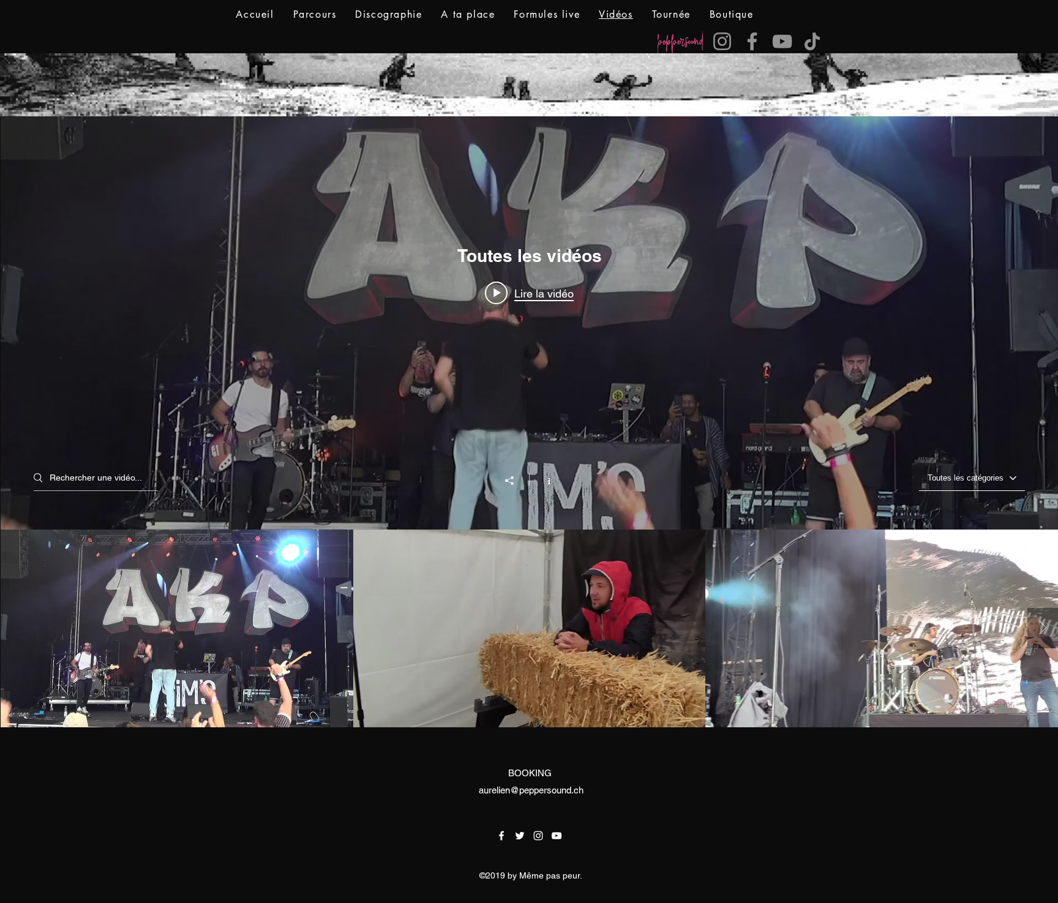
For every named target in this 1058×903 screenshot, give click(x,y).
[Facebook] (752, 41)
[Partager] (515, 480)
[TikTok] (812, 41)
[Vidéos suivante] (1042, 628)
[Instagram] (722, 41)
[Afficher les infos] (543, 480)
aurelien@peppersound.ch (531, 790)
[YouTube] (782, 41)
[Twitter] (520, 836)
